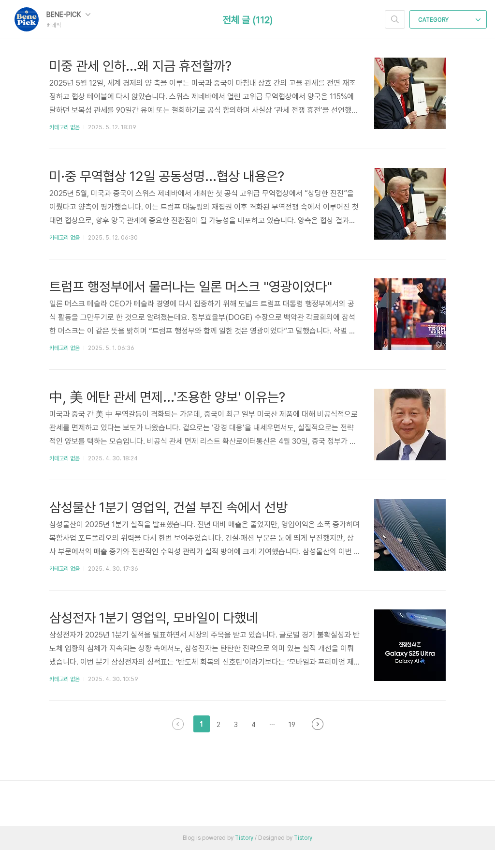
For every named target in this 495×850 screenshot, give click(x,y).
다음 (317, 724)
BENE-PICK (64, 14)
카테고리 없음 (64, 127)
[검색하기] (395, 19)
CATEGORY (434, 19)
